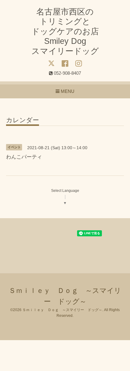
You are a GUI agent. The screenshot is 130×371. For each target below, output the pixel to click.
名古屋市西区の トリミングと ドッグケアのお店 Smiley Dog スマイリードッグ (65, 31)
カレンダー (22, 120)
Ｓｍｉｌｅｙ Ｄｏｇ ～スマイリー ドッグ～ (62, 310)
